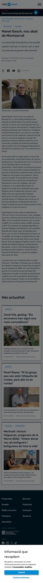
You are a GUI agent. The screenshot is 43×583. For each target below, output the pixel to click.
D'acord (21, 572)
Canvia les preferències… (21, 577)
